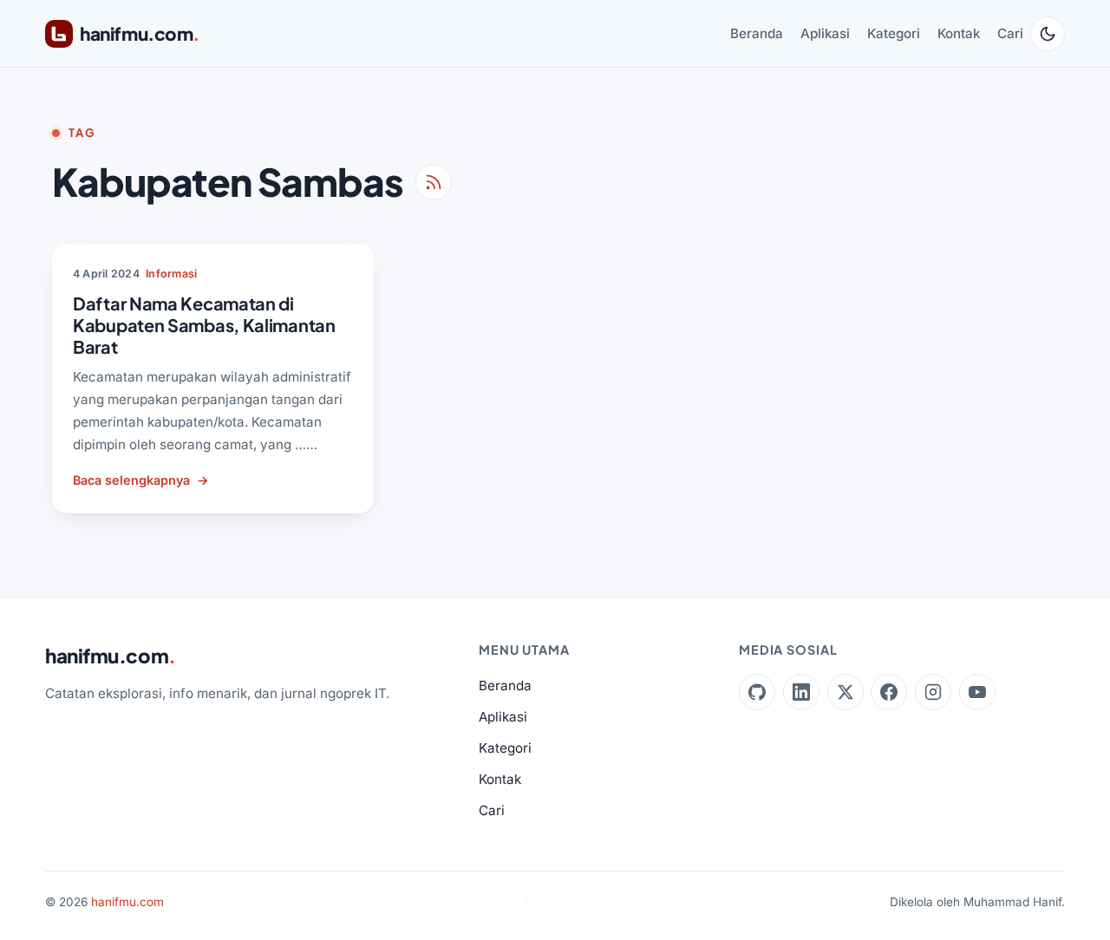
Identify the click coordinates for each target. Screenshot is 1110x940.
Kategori (893, 33)
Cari (1010, 33)
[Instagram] (933, 692)
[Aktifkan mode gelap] (1047, 33)
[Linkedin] (801, 692)
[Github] (757, 692)
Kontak (958, 33)
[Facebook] (889, 692)
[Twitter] (845, 692)
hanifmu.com (110, 655)
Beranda (756, 33)
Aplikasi (825, 33)
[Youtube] (977, 692)
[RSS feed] (433, 182)
